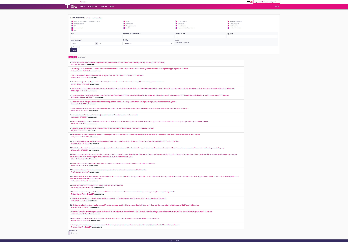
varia (75, 30)
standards (128, 28)
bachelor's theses (182, 21)
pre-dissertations (234, 26)
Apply (74, 50)
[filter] (71, 57)
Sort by (125, 40)
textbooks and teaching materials (186, 28)
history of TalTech (234, 23)
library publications (130, 26)
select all (88, 18)
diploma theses (129, 23)
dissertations (181, 23)
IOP (75, 26)
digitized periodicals (79, 23)
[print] (75, 57)
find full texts (76, 47)
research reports (78, 28)
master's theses (182, 26)
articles (128, 21)
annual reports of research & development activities (87, 21)
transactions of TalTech (235, 28)
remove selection (96, 18)
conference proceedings (236, 21)
